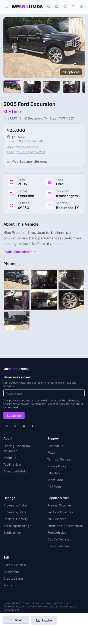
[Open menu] (6, 7)
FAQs (51, 452)
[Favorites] (65, 6)
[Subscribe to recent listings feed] (32, 426)
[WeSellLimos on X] (6, 426)
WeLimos (27, 6)
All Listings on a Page (17, 525)
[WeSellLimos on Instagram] (15, 426)
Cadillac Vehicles (59, 539)
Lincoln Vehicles (58, 546)
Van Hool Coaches (60, 512)
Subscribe (14, 415)
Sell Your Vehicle (14, 565)
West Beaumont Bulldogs (29, 161)
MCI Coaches (56, 519)
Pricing (8, 585)
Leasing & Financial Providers (26, 152)
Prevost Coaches (59, 505)
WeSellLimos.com (37, 603)
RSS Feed (54, 486)
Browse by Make (15, 505)
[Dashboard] (81, 6)
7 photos (73, 72)
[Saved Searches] (73, 6)
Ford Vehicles (56, 532)
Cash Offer (11, 571)
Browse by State (14, 512)
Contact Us (55, 446)
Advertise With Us (15, 471)
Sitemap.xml (11, 609)
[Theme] (56, 6)
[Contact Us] (24, 426)
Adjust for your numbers (22, 147)
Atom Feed (55, 480)
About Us (9, 457)
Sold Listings (12, 532)
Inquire (47, 620)
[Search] (48, 6)
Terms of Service (59, 459)
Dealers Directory (15, 519)
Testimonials (12, 464)
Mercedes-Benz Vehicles (65, 525)
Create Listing (13, 578)
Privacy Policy (57, 466)
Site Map (53, 473)
